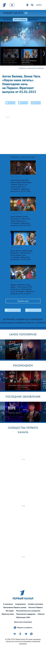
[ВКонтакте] (10, 102)
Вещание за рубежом (24, 627)
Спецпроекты (20, 604)
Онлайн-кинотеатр (35, 604)
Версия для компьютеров (23, 622)
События (41, 614)
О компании (8, 604)
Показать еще (23, 301)
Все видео (10, 611)
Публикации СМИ (23, 617)
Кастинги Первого (35, 607)
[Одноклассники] (23, 102)
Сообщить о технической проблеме (31, 68)
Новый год (13, 13)
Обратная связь (8, 614)
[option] (11, 58)
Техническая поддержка (25, 614)
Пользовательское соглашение (28, 611)
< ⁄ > (33, 102)
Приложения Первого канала (14, 607)
